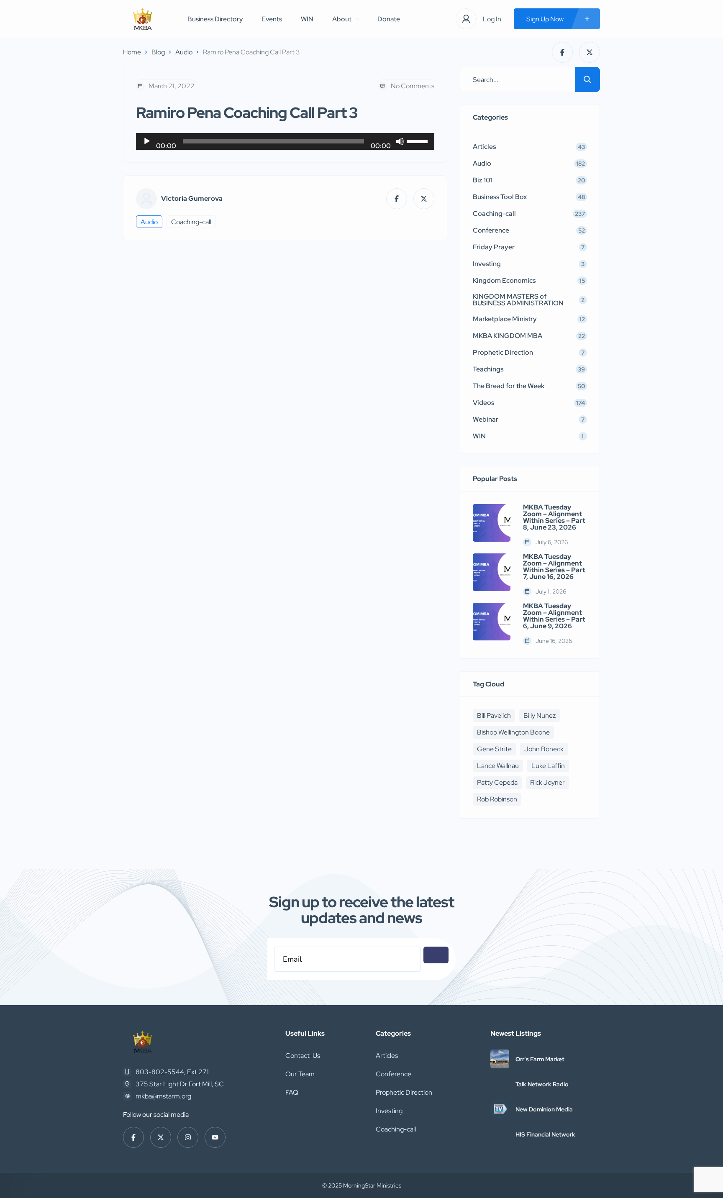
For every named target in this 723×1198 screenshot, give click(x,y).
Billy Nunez (539, 715)
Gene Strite (494, 749)
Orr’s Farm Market (539, 1059)
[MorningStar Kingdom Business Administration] (142, 19)
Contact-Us (302, 1055)
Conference (393, 1074)
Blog (158, 52)
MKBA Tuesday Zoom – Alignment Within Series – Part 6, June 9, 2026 (554, 616)
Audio (183, 52)
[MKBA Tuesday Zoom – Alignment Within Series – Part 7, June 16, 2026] (491, 572)
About (341, 19)
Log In (492, 19)
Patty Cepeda (497, 782)
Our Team (300, 1074)
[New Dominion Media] (499, 1109)
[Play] (147, 141)
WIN (307, 19)
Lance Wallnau (498, 765)
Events (272, 19)
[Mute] (400, 141)
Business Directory (215, 19)
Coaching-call (191, 222)
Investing (389, 1110)
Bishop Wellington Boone (513, 732)
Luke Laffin (548, 765)
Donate (388, 19)
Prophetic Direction (404, 1092)
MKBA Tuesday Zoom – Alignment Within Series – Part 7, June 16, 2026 (554, 566)
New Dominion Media (544, 1109)
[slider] (418, 140)
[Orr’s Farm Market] (499, 1059)
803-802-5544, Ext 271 (172, 1071)
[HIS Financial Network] (499, 1134)
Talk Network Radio (542, 1084)
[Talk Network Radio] (499, 1084)
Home (132, 52)
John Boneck (544, 749)
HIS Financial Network (545, 1134)
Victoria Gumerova (192, 198)
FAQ (291, 1092)
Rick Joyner (547, 782)
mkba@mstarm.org (163, 1096)
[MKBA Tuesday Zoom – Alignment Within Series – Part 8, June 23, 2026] (491, 523)
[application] (285, 141)
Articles (387, 1055)
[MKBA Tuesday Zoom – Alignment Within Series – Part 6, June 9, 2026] (491, 621)
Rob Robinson (497, 799)
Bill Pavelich (494, 715)
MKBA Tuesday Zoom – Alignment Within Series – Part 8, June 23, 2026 (554, 517)
